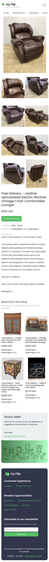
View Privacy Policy (33, 556)
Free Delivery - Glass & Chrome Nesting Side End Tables (35, 385)
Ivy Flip (6, 13)
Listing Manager (11, 505)
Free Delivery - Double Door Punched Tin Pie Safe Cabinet (11, 340)
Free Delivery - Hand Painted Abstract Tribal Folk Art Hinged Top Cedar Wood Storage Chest (11, 387)
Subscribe (21, 534)
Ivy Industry (9, 500)
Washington (34, 13)
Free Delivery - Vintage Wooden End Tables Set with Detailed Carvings (36, 340)
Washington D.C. (19, 13)
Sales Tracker (10, 509)
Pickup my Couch (23, 486)
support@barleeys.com (14, 436)
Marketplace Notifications (29, 500)
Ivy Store (26, 505)
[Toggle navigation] (44, 5)
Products (8, 486)
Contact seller (11, 218)
